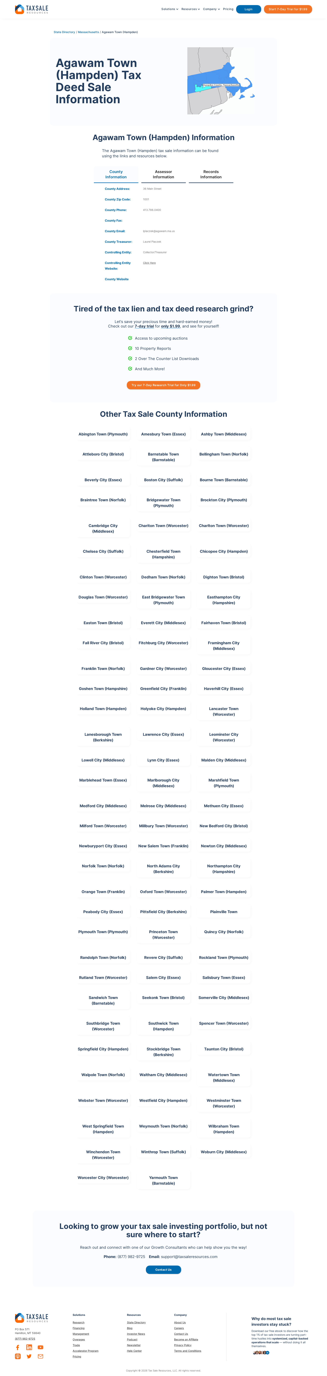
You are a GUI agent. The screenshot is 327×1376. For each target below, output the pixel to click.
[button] (170, 9)
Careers (179, 1328)
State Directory (136, 1322)
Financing (79, 1328)
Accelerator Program (85, 1350)
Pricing (228, 9)
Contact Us (181, 1333)
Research (78, 1322)
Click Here (149, 262)
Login (249, 9)
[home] (31, 8)
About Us (180, 1322)
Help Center (134, 1350)
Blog (129, 1328)
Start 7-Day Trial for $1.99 (288, 9)
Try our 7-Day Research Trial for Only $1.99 (164, 385)
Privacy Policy (183, 1345)
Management (81, 1333)
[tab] (116, 174)
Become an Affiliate (186, 1339)
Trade (76, 1345)
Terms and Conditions (187, 1350)
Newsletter (134, 1345)
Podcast (132, 1339)
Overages (79, 1339)
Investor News (136, 1333)
